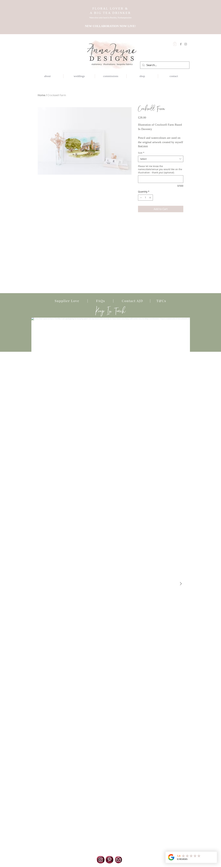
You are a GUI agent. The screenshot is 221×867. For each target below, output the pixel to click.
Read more (143, 146)
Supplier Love (71, 300)
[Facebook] (180, 44)
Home (41, 95)
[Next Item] (181, 584)
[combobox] (160, 159)
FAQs (100, 300)
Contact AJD (131, 300)
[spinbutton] (145, 197)
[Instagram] (185, 44)
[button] (175, 44)
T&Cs (158, 300)
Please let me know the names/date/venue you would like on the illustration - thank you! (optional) (160, 169)
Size (141, 152)
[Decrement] (140, 197)
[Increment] (150, 197)
